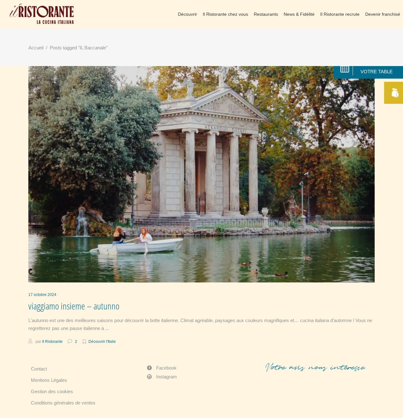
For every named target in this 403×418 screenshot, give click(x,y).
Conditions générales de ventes (63, 402)
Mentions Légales (49, 380)
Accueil (35, 47)
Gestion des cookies (52, 391)
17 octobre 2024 (42, 295)
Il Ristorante (52, 341)
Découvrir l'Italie (102, 341)
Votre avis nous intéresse (315, 367)
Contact (39, 368)
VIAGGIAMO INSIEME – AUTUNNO (73, 306)
